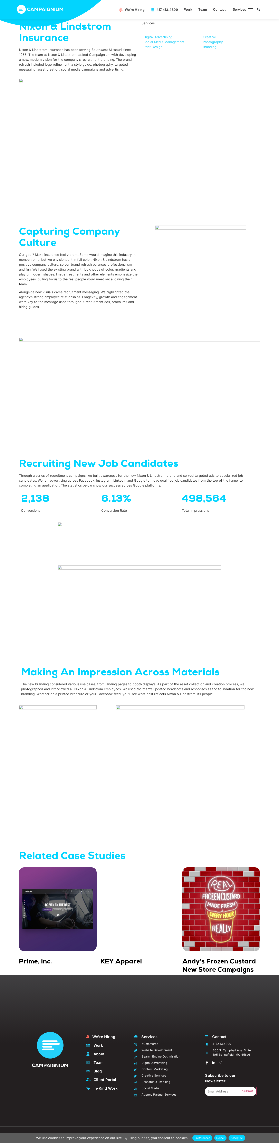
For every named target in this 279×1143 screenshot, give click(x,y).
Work (188, 9)
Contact (219, 9)
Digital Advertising (158, 37)
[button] (242, 9)
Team (202, 9)
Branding (210, 47)
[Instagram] (220, 1062)
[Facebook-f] (207, 1062)
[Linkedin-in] (213, 1062)
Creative (209, 37)
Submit (247, 1091)
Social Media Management (164, 42)
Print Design (153, 47)
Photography (213, 42)
